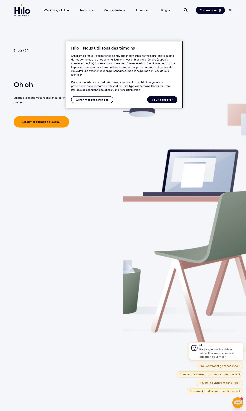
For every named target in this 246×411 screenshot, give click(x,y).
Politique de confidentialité (87, 89)
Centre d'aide (113, 10)
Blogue (165, 10)
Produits (85, 10)
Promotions (143, 10)
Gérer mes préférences (92, 99)
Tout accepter (162, 99)
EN (230, 10)
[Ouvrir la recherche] (186, 10)
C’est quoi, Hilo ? (55, 10)
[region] (124, 74)
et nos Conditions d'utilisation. (122, 89)
